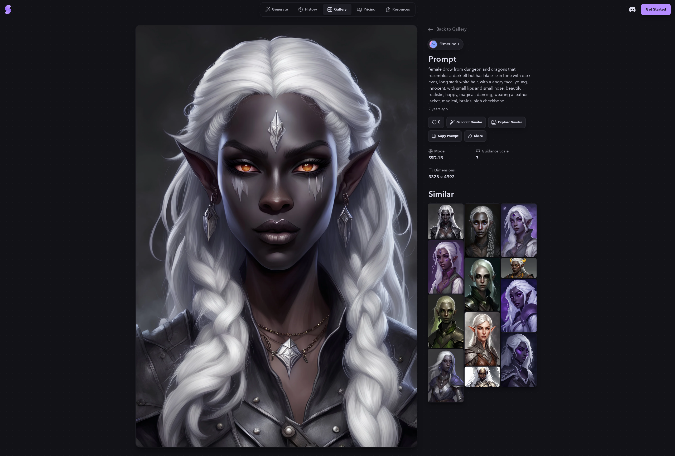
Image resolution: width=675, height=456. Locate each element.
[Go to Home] (8, 9)
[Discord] (632, 9)
